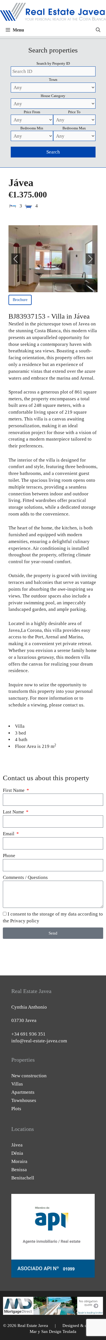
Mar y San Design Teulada (53, 1331)
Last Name (14, 812)
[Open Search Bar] (98, 30)
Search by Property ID (53, 63)
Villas (17, 1084)
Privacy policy (24, 921)
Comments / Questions (25, 877)
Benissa (19, 1169)
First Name (14, 790)
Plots (16, 1108)
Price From (32, 112)
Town (53, 79)
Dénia (17, 1153)
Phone (9, 855)
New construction (29, 1075)
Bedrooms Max (74, 128)
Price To (74, 112)
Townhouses (23, 1100)
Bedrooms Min (31, 128)
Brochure (20, 300)
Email (9, 833)
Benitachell (22, 1178)
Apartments (22, 1092)
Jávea (17, 1145)
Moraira (19, 1161)
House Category (53, 96)
